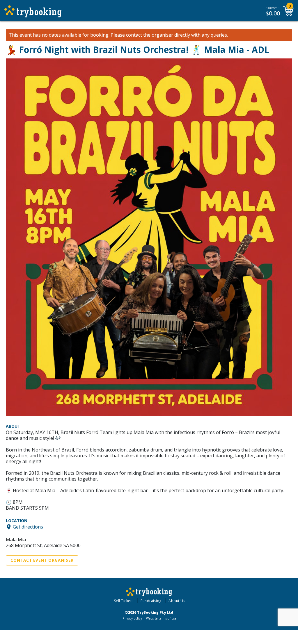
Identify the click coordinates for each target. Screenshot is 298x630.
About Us (176, 600)
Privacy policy (132, 618)
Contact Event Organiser (42, 560)
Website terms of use (161, 618)
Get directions (28, 527)
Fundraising (151, 600)
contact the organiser (149, 35)
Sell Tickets (124, 600)
